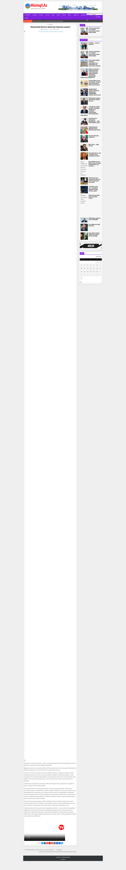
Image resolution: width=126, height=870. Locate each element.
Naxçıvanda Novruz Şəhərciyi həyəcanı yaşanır (50, 27)
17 (81, 271)
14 (94, 268)
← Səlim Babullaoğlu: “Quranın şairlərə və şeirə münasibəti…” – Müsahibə (42, 849)
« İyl (81, 282)
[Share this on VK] (55, 843)
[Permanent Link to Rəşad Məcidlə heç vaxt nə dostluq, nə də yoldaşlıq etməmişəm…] (84, 156)
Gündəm (51, 24)
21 (94, 271)
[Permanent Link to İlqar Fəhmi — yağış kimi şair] (84, 147)
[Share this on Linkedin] (60, 843)
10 (81, 268)
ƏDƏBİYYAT (76, 15)
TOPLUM (47, 15)
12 (87, 268)
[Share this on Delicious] (62, 843)
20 (90, 271)
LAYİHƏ (26, 18)
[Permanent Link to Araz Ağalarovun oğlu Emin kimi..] (84, 227)
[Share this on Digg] (57, 843)
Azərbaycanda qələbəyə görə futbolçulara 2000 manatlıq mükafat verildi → (58, 851)
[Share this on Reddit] (52, 843)
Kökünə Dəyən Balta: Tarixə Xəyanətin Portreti (94, 197)
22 (97, 271)
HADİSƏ (58, 15)
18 (84, 271)
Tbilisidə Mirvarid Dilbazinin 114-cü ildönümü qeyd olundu (94, 128)
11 (84, 268)
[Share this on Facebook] (45, 843)
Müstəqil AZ (45, 29)
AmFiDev (63, 859)
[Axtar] (87, 20)
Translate (98, 16)
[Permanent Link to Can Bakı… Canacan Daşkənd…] (84, 46)
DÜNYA (64, 15)
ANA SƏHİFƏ (27, 15)
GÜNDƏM (35, 15)
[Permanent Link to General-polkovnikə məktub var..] (84, 138)
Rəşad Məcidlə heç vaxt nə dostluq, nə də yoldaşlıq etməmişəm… (95, 154)
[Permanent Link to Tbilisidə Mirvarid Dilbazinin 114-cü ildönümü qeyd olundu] (84, 130)
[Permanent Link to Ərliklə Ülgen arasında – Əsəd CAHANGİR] (84, 220)
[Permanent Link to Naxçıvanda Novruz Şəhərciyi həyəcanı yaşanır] (50, 395)
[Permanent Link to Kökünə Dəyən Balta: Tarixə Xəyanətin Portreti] (84, 205)
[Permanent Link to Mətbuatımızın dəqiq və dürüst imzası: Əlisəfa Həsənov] (84, 101)
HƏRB (53, 15)
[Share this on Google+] (47, 843)
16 (100, 268)
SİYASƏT (41, 15)
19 (87, 271)
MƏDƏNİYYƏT (84, 15)
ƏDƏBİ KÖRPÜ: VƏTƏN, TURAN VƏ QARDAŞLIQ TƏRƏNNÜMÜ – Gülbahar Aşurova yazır (95, 92)
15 (97, 268)
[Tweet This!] (42, 843)
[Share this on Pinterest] (50, 843)
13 (90, 268)
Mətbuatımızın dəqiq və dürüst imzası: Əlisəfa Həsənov (94, 100)
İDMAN (69, 15)
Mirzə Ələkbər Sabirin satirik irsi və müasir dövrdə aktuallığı (94, 234)
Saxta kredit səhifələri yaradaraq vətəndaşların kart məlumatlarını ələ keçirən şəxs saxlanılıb (52, 21)
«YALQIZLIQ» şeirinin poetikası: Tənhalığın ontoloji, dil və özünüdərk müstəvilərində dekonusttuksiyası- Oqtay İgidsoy (90, 111)
